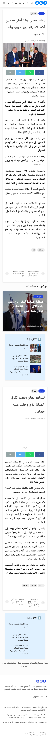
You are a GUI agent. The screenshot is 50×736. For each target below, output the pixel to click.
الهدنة (34, 391)
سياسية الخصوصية (30, 733)
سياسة (41, 13)
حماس (33, 585)
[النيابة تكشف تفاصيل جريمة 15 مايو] (35, 348)
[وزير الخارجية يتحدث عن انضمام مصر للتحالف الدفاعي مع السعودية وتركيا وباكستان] (35, 369)
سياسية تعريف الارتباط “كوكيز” (38, 735)
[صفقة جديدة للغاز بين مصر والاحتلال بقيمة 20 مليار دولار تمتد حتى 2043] (25, 311)
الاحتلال (33, 14)
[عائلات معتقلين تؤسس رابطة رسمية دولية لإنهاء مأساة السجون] (35, 358)
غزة (34, 250)
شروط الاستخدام (42, 733)
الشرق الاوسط (38, 297)
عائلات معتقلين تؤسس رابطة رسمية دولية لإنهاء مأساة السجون (20, 358)
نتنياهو (25, 585)
